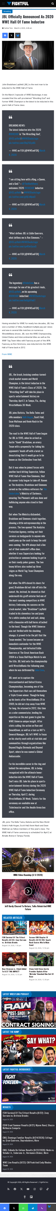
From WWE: (7, 354)
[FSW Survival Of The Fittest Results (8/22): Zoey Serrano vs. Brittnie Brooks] (14, 928)
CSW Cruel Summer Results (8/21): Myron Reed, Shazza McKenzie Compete (28, 1126)
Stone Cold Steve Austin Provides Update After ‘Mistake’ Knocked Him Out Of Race (41, 972)
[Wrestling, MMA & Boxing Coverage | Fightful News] (18, 3)
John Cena (39, 670)
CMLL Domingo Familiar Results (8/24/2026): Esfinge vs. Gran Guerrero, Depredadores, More (27, 1139)
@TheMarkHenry (30, 183)
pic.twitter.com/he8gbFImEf (22, 300)
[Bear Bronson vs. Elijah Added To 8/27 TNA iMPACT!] (14, 959)
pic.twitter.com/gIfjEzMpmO (22, 196)
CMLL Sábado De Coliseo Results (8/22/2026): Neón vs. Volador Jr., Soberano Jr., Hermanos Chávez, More (28, 1151)
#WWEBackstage (30, 138)
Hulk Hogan (27, 417)
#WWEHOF (14, 134)
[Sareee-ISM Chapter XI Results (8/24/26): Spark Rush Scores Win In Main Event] (41, 928)
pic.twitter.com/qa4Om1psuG (22, 246)
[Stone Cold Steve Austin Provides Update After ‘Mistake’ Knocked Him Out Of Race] (41, 959)
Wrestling (7, 11)
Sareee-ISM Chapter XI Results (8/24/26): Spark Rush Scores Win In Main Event (40, 941)
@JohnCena (28, 283)
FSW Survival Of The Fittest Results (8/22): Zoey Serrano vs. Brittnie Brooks (14, 940)
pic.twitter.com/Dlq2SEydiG (22, 143)
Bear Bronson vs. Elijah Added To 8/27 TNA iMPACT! (14, 970)
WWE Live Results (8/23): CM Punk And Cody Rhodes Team (27, 1164)
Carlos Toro (8, 28)
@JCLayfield (15, 138)
